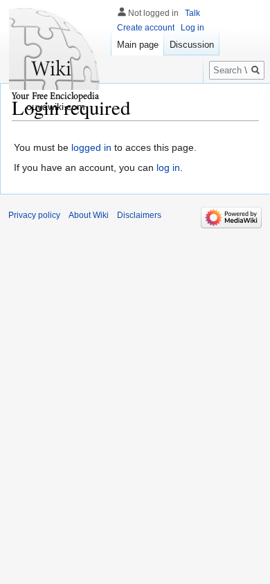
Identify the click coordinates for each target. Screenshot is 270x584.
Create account (145, 28)
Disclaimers (139, 215)
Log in (192, 28)
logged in (91, 147)
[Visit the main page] (55, 55)
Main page (138, 44)
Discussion (192, 44)
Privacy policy (34, 215)
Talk (192, 13)
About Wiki (89, 215)
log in (168, 167)
